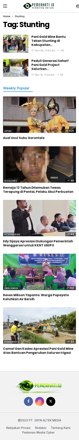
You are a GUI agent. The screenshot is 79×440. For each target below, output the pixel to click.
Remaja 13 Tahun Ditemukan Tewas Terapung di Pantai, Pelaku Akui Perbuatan (38, 190)
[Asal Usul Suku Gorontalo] (39, 114)
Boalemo (10, 180)
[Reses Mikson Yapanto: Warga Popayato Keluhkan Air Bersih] (39, 272)
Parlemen (11, 288)
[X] (50, 401)
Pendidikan (12, 234)
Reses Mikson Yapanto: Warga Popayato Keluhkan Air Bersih (36, 297)
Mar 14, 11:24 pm (44, 74)
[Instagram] (39, 401)
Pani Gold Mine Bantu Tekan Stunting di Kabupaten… (48, 41)
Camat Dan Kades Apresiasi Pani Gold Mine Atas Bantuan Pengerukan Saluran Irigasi (38, 351)
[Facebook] (28, 401)
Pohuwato (11, 341)
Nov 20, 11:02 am (45, 50)
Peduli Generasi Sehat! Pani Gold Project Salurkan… (50, 65)
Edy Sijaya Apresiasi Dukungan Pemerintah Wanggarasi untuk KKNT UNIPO (38, 243)
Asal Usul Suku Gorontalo (24, 138)
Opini (8, 131)
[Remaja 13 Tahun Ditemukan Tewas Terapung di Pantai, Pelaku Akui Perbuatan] (39, 164)
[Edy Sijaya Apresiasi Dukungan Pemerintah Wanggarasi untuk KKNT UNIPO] (39, 218)
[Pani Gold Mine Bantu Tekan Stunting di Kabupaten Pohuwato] (15, 44)
